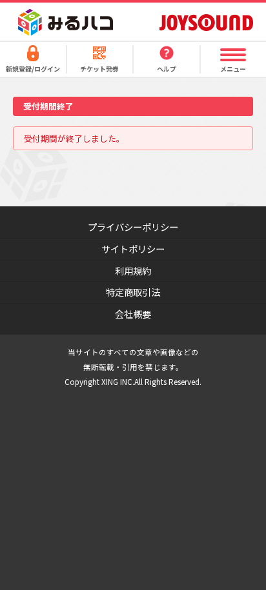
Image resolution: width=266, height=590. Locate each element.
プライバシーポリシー (133, 226)
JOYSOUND (206, 22)
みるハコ (65, 22)
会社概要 (133, 313)
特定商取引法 (133, 292)
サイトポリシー (133, 248)
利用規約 (133, 270)
